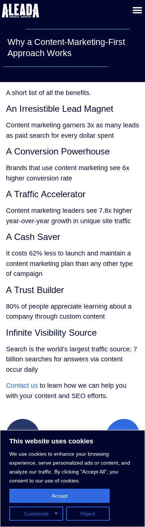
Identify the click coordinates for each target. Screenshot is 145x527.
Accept (60, 496)
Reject (87, 514)
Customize (36, 514)
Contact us (22, 385)
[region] (72, 478)
